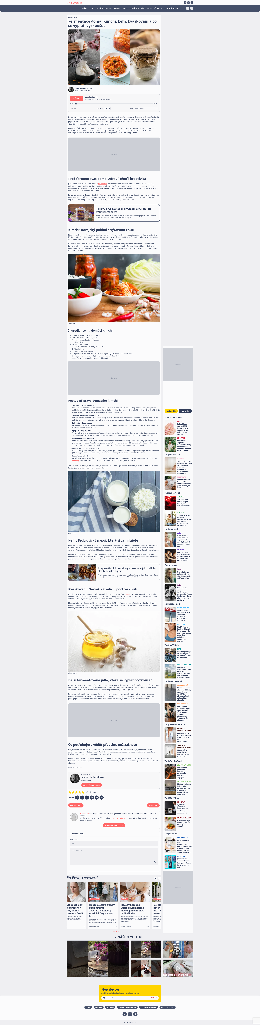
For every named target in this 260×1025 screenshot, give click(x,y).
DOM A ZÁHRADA (184, 665)
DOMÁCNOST (135, 8)
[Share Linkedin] (97, 797)
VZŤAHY (180, 533)
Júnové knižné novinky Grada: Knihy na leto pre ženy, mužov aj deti (184, 863)
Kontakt (98, 1007)
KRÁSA (84, 8)
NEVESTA (180, 458)
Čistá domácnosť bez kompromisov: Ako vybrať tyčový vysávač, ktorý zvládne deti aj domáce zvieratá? (184, 846)
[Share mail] (102, 797)
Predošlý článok (75, 805)
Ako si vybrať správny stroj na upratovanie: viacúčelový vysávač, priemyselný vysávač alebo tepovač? (183, 713)
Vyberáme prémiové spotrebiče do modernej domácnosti (182, 809)
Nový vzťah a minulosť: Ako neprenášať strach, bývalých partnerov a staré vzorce (184, 541)
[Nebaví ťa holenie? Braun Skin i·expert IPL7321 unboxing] (146, 968)
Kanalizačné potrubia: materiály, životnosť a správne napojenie (182, 773)
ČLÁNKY (180, 569)
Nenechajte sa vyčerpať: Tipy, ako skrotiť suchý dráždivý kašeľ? (184, 575)
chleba (127, 594)
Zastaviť (74, 108)
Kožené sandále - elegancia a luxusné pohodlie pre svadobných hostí (184, 484)
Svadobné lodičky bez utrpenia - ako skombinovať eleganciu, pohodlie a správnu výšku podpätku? (184, 467)
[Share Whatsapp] (82, 797)
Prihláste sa (84, 813)
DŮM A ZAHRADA (146, 8)
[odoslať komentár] (155, 861)
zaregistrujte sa (119, 818)
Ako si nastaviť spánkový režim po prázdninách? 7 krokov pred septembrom (184, 556)
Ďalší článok (153, 805)
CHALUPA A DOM (184, 765)
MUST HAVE (181, 477)
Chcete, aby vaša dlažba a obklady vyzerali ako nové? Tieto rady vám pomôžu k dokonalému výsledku (184, 694)
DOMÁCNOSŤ (182, 685)
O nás (88, 1007)
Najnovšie (185, 411)
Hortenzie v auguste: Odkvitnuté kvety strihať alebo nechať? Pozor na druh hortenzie (184, 446)
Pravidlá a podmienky (127, 1007)
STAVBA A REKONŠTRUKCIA (184, 729)
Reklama (110, 1007)
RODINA (105, 8)
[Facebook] (185, 2)
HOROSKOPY (118, 8)
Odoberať (154, 998)
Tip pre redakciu (167, 1007)
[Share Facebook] (77, 797)
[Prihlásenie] (187, 8)
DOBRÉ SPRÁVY (183, 608)
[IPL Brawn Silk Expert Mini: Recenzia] (178, 968)
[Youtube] (188, 2)
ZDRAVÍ (98, 8)
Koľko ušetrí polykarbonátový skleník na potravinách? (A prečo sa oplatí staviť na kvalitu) (184, 672)
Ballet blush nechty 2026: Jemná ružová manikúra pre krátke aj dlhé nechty (182, 429)
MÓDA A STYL (158, 8)
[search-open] (191, 8)
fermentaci (102, 184)
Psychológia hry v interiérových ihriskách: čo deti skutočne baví (184, 655)
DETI (179, 649)
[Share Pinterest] (92, 797)
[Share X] (87, 797)
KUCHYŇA (181, 802)
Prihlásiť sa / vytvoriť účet (114, 825)
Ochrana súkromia (148, 1007)
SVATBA (175, 8)
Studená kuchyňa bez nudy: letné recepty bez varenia (184, 823)
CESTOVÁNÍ (168, 8)
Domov (70, 17)
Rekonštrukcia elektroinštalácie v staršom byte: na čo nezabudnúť (184, 737)
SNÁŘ (110, 8)
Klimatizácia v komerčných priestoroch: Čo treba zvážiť (183, 753)
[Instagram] (192, 2)
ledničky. (76, 460)
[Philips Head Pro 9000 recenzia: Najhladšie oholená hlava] (178, 949)
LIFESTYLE (91, 8)
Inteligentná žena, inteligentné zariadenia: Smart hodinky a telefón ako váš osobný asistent (184, 594)
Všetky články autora (91, 785)
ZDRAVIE (180, 497)
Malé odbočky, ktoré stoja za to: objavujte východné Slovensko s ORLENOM (184, 615)
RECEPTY (126, 8)
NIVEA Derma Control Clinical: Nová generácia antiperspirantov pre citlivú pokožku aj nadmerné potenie (184, 634)
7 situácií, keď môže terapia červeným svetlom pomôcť (183, 502)
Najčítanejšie (171, 411)
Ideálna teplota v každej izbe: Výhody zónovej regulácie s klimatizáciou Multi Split (184, 789)
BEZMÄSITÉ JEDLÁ (184, 818)
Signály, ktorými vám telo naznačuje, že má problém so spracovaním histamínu (184, 520)
